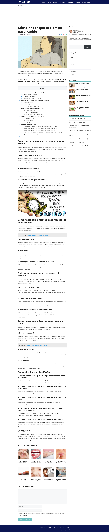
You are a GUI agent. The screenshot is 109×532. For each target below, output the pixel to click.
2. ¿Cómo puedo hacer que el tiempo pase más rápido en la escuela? (39, 128)
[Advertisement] (54, 16)
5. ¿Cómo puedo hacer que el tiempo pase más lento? (35, 134)
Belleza (55, 2)
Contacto (50, 527)
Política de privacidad (58, 527)
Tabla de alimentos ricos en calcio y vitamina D (83, 96)
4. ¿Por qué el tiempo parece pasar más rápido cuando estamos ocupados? (41, 132)
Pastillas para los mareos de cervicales (82, 84)
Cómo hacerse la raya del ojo (77, 122)
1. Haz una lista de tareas (28, 110)
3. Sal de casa (25, 122)
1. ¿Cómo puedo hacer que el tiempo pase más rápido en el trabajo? (39, 126)
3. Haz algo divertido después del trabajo (32, 114)
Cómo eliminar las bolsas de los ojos (79, 139)
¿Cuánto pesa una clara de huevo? (81, 90)
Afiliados (67, 527)
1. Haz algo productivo (27, 118)
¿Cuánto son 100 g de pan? (81, 101)
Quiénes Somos (86, 2)
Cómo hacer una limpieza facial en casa (80, 130)
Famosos (77, 2)
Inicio (19, 5)
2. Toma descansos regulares (29, 112)
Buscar (88, 47)
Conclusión (22, 136)
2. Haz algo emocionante (28, 96)
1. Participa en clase (27, 102)
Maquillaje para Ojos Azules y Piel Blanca (80, 145)
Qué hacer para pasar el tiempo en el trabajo (31, 108)
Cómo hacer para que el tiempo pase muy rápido (32, 92)
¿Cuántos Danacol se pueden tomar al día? (82, 108)
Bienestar (70, 2)
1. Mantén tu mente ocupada (29, 94)
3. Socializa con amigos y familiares (31, 98)
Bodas (49, 2)
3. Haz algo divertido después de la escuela (33, 106)
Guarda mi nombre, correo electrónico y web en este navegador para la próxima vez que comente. (42, 514)
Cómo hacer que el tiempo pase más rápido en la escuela (34, 100)
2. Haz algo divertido (27, 120)
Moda (43, 2)
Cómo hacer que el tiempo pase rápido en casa (32, 116)
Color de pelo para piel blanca (77, 142)
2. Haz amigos (25, 104)
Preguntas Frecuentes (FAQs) (27, 124)
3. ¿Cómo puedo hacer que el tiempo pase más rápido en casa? (38, 130)
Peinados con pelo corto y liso (77, 118)
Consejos (62, 2)
